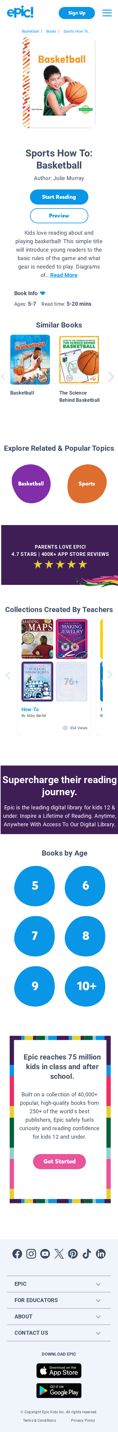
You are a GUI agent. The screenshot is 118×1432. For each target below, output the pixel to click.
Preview (59, 215)
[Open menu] (107, 13)
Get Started (60, 1161)
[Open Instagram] (31, 1254)
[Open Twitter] (59, 1254)
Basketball (30, 31)
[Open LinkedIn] (101, 1254)
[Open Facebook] (17, 1254)
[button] (54, 675)
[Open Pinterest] (73, 1254)
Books (51, 31)
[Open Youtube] (45, 1254)
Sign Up (77, 13)
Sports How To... (77, 31)
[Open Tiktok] (87, 1254)
